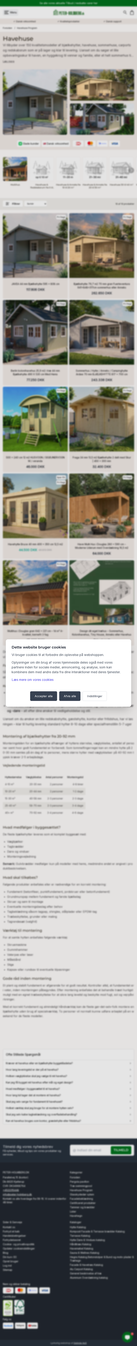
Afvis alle (70, 696)
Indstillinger (94, 696)
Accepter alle (44, 696)
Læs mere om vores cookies (33, 680)
